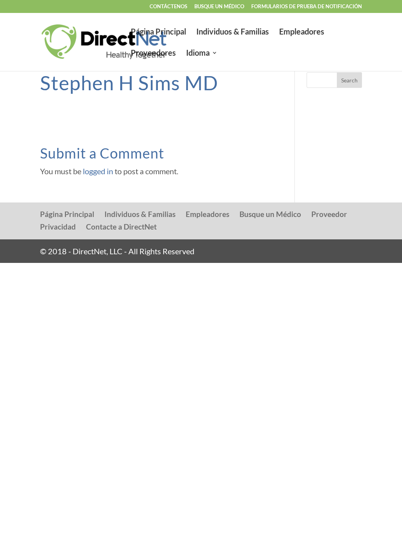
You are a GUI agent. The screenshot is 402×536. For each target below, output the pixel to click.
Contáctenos (168, 6)
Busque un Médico (270, 214)
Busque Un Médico (219, 6)
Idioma (198, 53)
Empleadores (301, 32)
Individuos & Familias (232, 32)
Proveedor (329, 214)
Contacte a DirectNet (121, 226)
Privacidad (58, 226)
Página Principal (158, 32)
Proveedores (153, 53)
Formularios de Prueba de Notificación (306, 6)
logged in (98, 171)
